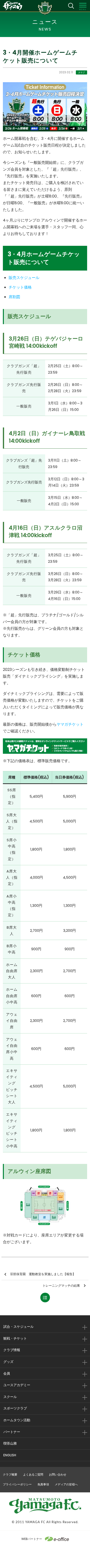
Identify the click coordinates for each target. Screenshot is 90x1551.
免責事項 (43, 1484)
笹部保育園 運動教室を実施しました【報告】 (43, 1274)
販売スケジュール (24, 277)
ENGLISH (9, 1455)
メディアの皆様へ (66, 1484)
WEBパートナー (31, 1539)
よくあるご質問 (33, 1474)
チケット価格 (20, 287)
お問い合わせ (57, 1474)
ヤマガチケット (70, 724)
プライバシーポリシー (17, 1484)
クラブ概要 (10, 1474)
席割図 (14, 297)
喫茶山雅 (10, 1443)
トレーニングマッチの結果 (61, 1285)
